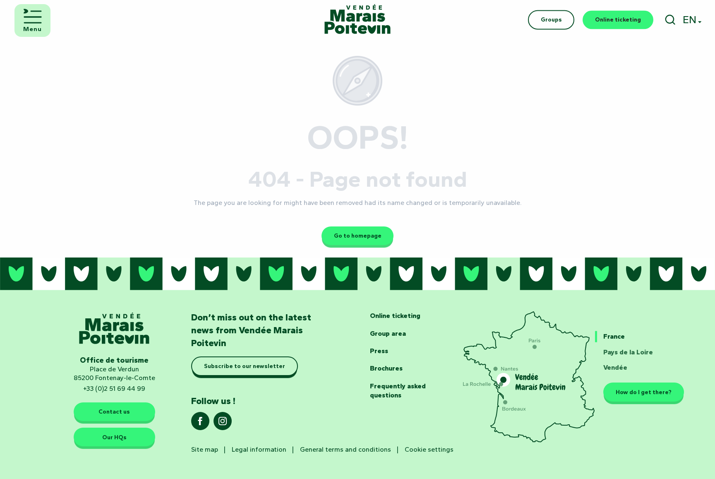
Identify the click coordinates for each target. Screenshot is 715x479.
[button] (670, 19)
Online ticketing (395, 316)
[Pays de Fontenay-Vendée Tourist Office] (357, 19)
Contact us (114, 412)
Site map (204, 449)
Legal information (259, 449)
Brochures (386, 368)
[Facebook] (200, 424)
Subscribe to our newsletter (244, 366)
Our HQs (114, 437)
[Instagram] (223, 424)
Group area (388, 333)
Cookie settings (429, 449)
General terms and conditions (345, 449)
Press (379, 351)
